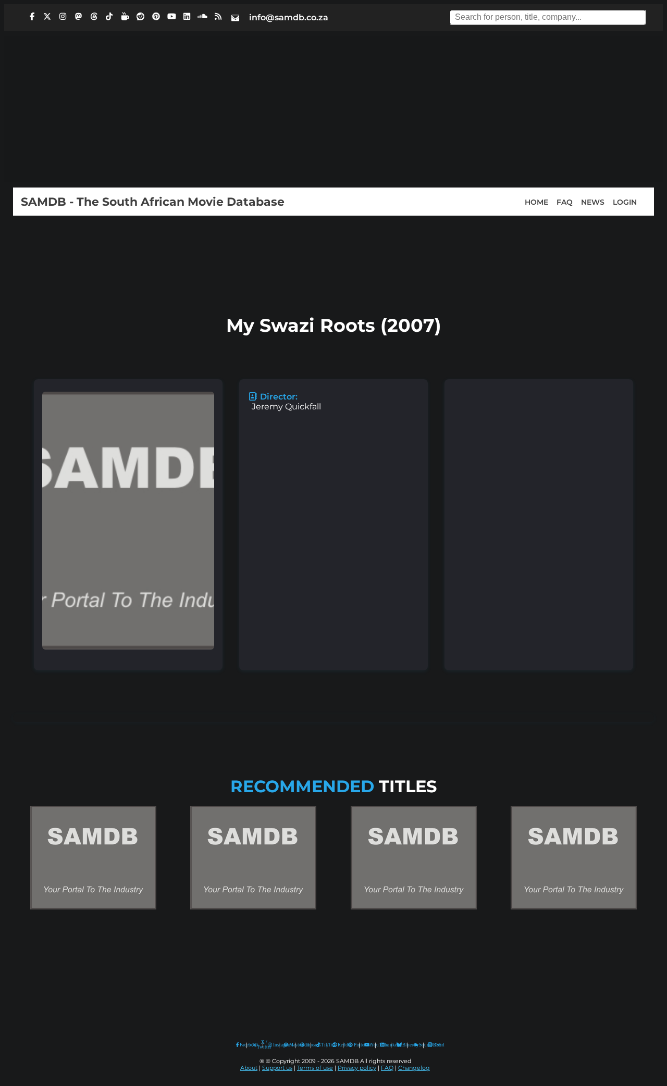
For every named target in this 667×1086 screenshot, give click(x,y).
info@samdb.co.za (288, 17)
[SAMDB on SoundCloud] (202, 16)
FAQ (565, 201)
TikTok (321, 1045)
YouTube (367, 1045)
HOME (536, 201)
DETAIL (93, 920)
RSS (434, 1045)
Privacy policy (357, 1068)
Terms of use (315, 1068)
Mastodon (289, 1045)
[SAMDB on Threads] (94, 16)
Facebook (241, 1045)
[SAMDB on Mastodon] (78, 16)
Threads (305, 1045)
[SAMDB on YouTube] (171, 16)
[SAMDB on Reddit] (140, 16)
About (248, 1068)
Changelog (414, 1068)
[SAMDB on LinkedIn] (187, 16)
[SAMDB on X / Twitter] (47, 16)
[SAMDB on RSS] (218, 16)
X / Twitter (257, 1044)
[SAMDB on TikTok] (109, 16)
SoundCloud (415, 1045)
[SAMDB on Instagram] (63, 16)
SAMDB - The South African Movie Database (153, 201)
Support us (277, 1068)
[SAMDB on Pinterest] (156, 16)
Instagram (273, 1045)
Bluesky (399, 1045)
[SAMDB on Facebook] (31, 16)
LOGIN (625, 201)
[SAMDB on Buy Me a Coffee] (125, 16)
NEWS (592, 201)
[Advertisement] (333, 109)
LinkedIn (385, 1045)
